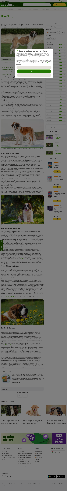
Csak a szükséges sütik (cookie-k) (34, 75)
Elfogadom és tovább (34, 71)
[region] (34, 63)
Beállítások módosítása (34, 67)
